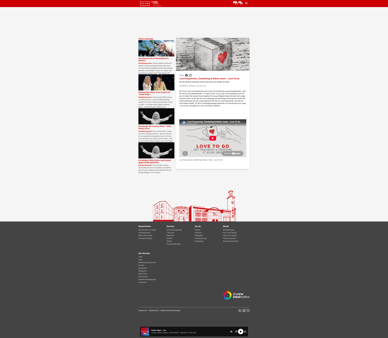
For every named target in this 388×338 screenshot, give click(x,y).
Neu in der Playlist (230, 233)
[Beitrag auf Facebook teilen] (186, 75)
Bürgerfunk (142, 268)
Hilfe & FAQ (142, 274)
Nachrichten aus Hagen (147, 230)
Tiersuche (170, 233)
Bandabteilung (228, 230)
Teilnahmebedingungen (147, 279)
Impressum (142, 282)
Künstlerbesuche (229, 238)
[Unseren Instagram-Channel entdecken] (248, 310)
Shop (140, 260)
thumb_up (245, 331)
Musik (226, 226)
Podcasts (198, 233)
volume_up (231, 331)
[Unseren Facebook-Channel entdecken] (244, 310)
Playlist (197, 230)
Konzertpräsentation (230, 241)
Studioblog (199, 241)
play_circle (240, 331)
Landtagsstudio (144, 233)
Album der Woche (230, 235)
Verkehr (169, 238)
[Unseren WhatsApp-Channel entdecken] (239, 310)
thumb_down (236, 331)
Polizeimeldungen (145, 238)
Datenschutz (143, 277)
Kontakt (141, 265)
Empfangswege (201, 238)
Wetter (169, 241)
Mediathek (199, 235)
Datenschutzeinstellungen (170, 310)
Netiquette (142, 271)
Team (140, 257)
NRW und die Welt (145, 235)
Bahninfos (170, 235)
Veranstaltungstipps (174, 230)
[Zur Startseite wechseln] (145, 3)
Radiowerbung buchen (147, 262)
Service (170, 226)
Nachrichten (144, 226)
